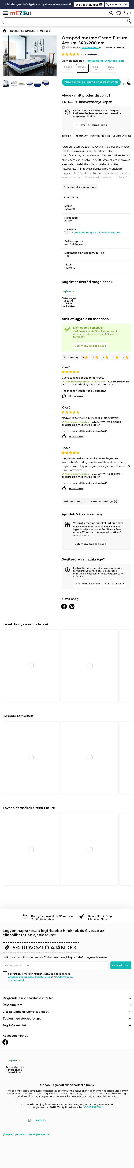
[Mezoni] (4, 31)
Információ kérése (88, 583)
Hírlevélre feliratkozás (91, 124)
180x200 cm (111, 68)
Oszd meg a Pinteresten (72, 606)
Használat (81, 136)
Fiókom (111, 13)
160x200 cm (96, 68)
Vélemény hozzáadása (90, 345)
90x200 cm (68, 68)
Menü (5, 13)
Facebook (5, 1042)
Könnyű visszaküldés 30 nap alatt (53, 916)
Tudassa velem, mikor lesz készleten (91, 82)
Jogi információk (15, 1025)
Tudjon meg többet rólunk (22, 1018)
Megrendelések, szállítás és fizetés (28, 998)
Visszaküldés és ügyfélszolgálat (26, 1011)
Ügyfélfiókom (12, 1005)
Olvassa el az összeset (80, 187)
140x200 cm (82, 68)
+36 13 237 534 (118, 4)
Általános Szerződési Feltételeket (29, 976)
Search (129, 21)
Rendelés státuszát (86, 4)
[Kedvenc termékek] (119, 13)
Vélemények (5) (122, 136)
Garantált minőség (100, 916)
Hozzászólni (76, 396)
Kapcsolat (101, 4)
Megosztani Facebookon (64, 606)
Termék (66, 136)
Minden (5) (71, 357)
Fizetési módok (100, 136)
